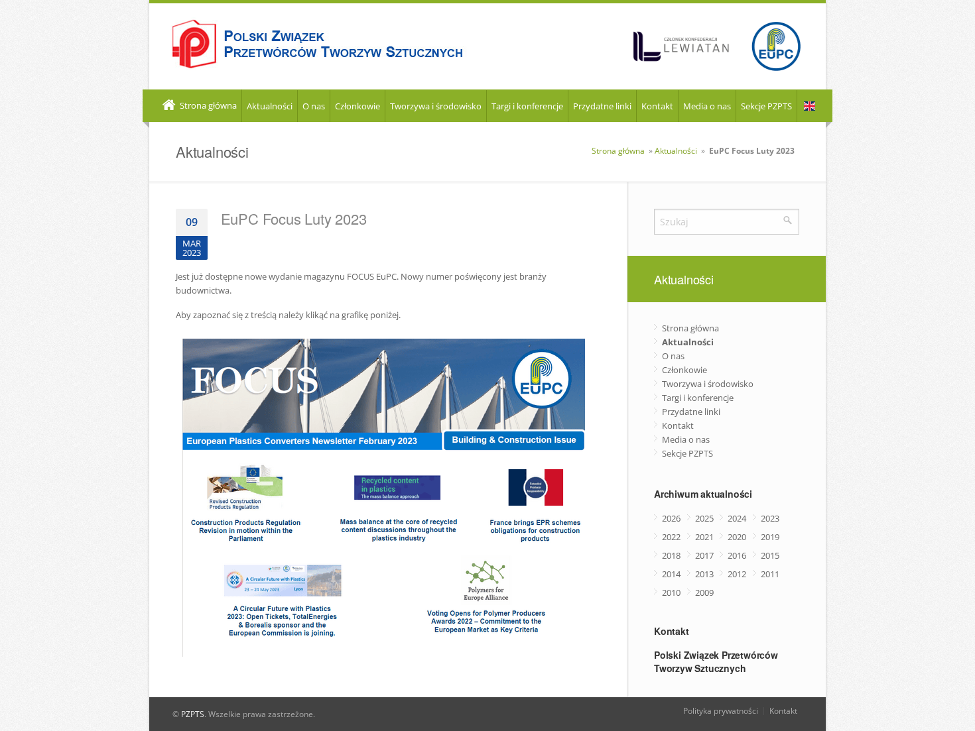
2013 (704, 574)
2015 (770, 555)
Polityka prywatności (720, 710)
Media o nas (707, 106)
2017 (704, 555)
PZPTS (192, 714)
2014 (671, 574)
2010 (671, 592)
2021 (704, 537)
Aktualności (269, 106)
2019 (770, 537)
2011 (770, 574)
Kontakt (657, 106)
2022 (671, 537)
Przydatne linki (602, 106)
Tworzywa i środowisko (436, 106)
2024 (737, 518)
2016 (737, 555)
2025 (704, 518)
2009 (704, 592)
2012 (737, 574)
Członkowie (357, 106)
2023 (770, 518)
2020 (737, 537)
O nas (313, 106)
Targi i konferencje (527, 106)
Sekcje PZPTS (766, 106)
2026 (671, 518)
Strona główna (207, 105)
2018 (671, 555)
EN (809, 106)
